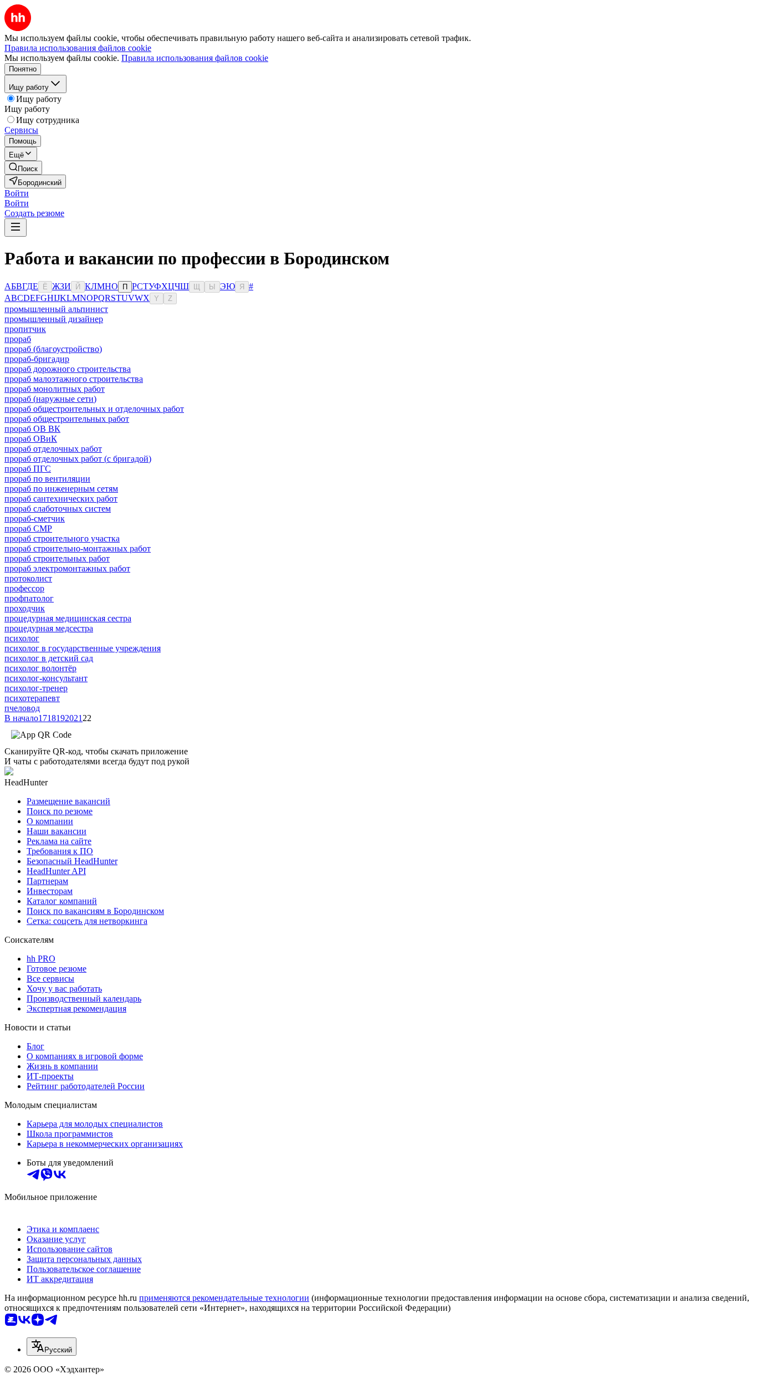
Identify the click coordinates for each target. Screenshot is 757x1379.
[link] (23, 168)
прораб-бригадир (36, 359)
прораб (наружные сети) (50, 399)
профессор (24, 588)
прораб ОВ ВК (32, 428)
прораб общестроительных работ (66, 418)
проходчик (24, 608)
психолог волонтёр (40, 668)
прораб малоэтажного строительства (73, 379)
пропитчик (25, 329)
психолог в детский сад (48, 658)
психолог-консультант (46, 678)
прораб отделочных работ (53, 448)
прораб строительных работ (57, 558)
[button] (16, 193)
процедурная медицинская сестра (67, 618)
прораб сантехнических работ (60, 498)
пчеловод (22, 708)
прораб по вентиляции (47, 478)
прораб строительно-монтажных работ (77, 548)
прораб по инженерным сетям (61, 488)
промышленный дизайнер (53, 319)
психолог (21, 638)
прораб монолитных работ (54, 389)
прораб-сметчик (34, 518)
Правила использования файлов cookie (194, 58)
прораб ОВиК (30, 438)
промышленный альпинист (56, 309)
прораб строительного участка (62, 538)
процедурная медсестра (48, 628)
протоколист (28, 578)
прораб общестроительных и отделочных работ (94, 408)
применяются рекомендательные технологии (224, 1298)
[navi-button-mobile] (15, 227)
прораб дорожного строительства (67, 369)
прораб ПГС (27, 468)
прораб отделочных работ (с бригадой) (77, 458)
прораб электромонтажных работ (67, 568)
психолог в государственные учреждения (82, 648)
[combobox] (51, 1346)
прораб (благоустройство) (53, 349)
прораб (17, 339)
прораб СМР (28, 528)
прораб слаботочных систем (57, 508)
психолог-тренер (36, 688)
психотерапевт (32, 698)
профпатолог (29, 598)
